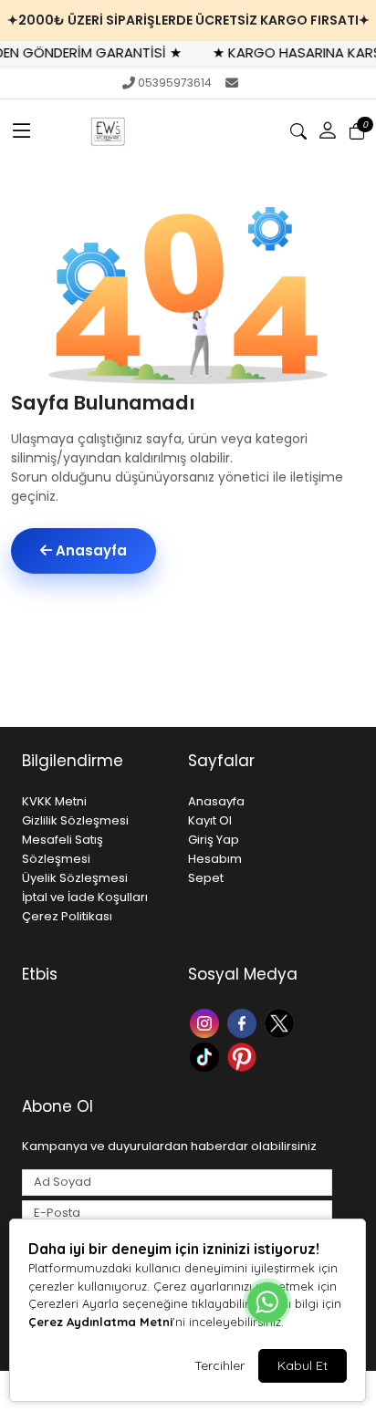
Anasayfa (89, 550)
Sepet (206, 878)
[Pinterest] (244, 1056)
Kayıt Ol (210, 820)
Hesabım (215, 858)
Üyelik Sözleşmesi (75, 878)
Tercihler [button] (219, 1365)
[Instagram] (206, 1021)
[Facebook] (244, 1021)
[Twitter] (281, 1021)
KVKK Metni (54, 801)
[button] (22, 131)
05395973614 (175, 82)
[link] (188, 20)
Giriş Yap (213, 839)
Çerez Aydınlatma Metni (100, 1321)
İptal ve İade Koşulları (85, 897)
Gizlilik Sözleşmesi (75, 820)
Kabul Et (302, 1365)
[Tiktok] (206, 1056)
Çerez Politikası (67, 916)
